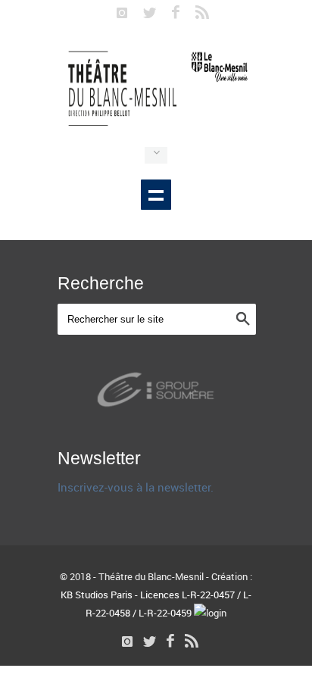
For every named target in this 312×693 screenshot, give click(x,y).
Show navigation (156, 194)
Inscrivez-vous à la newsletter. (136, 487)
